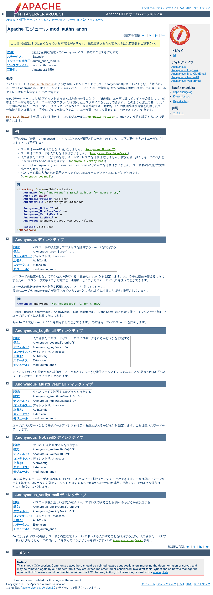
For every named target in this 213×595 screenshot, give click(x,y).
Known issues (181, 96)
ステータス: (15, 56)
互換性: (12, 69)
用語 (189, 7)
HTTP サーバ (27, 19)
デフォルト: (21, 347)
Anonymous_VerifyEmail (186, 80)
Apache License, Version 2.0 (38, 587)
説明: (10, 52)
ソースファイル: (17, 65)
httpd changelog (182, 92)
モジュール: (21, 269)
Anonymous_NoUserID (185, 77)
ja (156, 35)
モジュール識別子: (19, 61)
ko (163, 35)
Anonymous (178, 66)
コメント (178, 113)
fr (150, 35)
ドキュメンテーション (51, 19)
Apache (10, 19)
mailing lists (160, 572)
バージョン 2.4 (77, 19)
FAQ (181, 7)
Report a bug (180, 101)
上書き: (18, 260)
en (143, 35)
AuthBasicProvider (101, 116)
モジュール (148, 7)
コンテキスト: (22, 256)
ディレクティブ (166, 7)
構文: (16, 251)
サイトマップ (202, 7)
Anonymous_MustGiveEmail (188, 73)
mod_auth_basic (42, 84)
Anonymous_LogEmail (184, 70)
